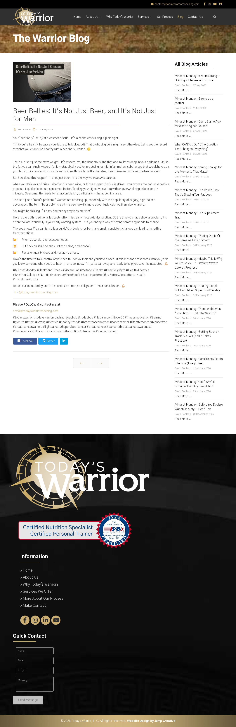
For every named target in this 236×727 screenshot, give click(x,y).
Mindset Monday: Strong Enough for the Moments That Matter (198, 169)
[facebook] (205, 4)
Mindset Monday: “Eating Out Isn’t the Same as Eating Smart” (197, 238)
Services (143, 16)
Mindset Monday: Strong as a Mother (194, 101)
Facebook (27, 341)
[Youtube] (215, 4)
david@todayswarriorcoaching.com (35, 311)
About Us (92, 16)
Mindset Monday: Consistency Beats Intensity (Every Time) (199, 361)
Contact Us (195, 16)
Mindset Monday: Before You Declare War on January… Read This (199, 407)
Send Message (28, 700)
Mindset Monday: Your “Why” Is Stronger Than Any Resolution (195, 384)
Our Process (165, 16)
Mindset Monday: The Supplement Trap (197, 215)
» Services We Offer (36, 591)
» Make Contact (33, 605)
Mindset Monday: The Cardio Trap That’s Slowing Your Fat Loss (197, 192)
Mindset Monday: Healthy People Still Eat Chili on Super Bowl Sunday (197, 288)
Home (77, 16)
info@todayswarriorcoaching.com (36, 292)
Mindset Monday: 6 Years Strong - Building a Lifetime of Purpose (197, 78)
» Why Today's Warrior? (39, 584)
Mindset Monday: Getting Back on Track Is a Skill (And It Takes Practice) (197, 336)
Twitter (50, 341)
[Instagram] (209, 4)
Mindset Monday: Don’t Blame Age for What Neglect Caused (198, 124)
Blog (180, 16)
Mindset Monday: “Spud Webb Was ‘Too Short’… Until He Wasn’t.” (198, 311)
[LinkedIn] (220, 4)
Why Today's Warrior (119, 16)
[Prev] (82, 363)
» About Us (29, 577)
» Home (26, 570)
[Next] (100, 363)
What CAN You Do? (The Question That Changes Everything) (196, 146)
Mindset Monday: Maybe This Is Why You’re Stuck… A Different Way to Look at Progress (199, 263)
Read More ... (183, 90)
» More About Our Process (41, 598)
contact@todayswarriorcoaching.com (177, 4)
